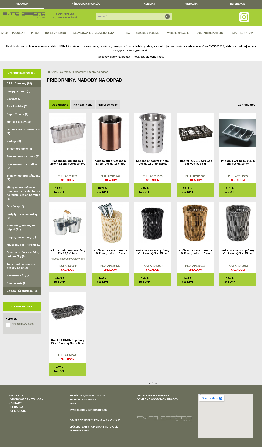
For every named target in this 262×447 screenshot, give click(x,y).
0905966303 (216, 46)
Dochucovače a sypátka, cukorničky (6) (23, 254)
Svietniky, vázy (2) (18, 275)
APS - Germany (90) (19, 83)
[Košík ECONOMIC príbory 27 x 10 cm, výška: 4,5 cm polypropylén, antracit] (67, 312)
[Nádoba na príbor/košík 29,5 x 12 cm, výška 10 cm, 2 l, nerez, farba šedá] (67, 132)
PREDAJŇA (191, 3)
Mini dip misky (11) (19, 121)
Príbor (35, 33)
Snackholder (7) (17, 106)
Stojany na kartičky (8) (21, 237)
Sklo (4, 33)
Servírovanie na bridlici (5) (22, 166)
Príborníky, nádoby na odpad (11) (21, 227)
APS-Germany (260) (23, 324)
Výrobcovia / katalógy (87, 3)
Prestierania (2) (16, 283)
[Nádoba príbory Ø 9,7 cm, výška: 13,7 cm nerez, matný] (152, 132)
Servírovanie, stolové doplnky (94, 33)
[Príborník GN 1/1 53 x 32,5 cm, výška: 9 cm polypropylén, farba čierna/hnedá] (195, 132)
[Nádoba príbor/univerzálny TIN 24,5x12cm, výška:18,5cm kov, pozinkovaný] (67, 222)
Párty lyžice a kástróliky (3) (22, 215)
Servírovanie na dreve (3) (23, 156)
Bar (129, 33)
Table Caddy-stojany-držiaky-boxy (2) (21, 265)
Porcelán (18, 33)
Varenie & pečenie (147, 33)
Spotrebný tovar (243, 33)
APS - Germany (61, 71)
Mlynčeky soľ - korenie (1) (24, 244)
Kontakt (149, 3)
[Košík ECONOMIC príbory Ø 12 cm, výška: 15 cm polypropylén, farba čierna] (152, 222)
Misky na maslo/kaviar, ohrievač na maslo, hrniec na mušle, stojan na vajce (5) (23, 193)
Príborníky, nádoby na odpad (90, 71)
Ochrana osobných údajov (157, 399)
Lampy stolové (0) (18, 91)
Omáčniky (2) (15, 206)
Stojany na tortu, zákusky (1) (23, 177)
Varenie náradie (178, 33)
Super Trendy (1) (17, 114)
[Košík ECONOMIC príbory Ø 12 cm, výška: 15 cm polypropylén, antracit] (237, 222)
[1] (152, 383)
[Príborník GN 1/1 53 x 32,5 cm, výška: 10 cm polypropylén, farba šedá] (237, 132)
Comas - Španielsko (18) (23, 290)
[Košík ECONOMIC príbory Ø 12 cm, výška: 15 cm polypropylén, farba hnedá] (195, 222)
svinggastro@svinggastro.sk (130, 50)
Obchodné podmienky (153, 395)
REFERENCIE (237, 3)
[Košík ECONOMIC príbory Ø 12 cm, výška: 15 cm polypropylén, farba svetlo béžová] (110, 222)
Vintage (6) (14, 141)
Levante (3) (14, 98)
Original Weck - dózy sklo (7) (23, 131)
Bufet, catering (55, 33)
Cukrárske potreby (210, 33)
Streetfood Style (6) (19, 148)
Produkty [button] (22, 3)
